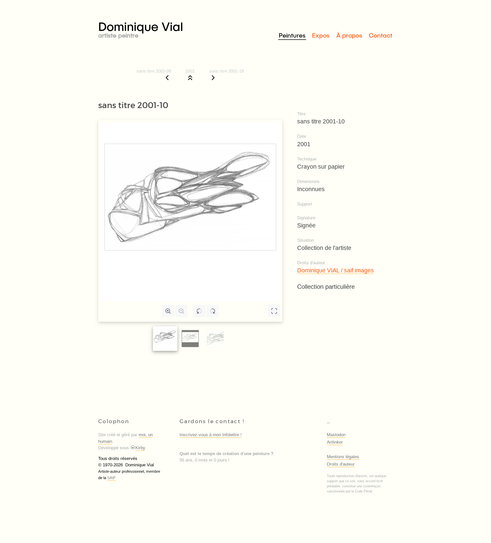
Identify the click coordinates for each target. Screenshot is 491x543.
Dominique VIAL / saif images (335, 270)
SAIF (111, 478)
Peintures (292, 35)
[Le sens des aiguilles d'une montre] (212, 311)
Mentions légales (343, 456)
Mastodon (336, 434)
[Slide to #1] (165, 338)
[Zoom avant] (168, 311)
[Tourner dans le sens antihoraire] (199, 311)
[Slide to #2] (215, 338)
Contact (380, 35)
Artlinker (335, 442)
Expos (321, 35)
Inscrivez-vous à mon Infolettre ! (211, 434)
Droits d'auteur (341, 464)
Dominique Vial (140, 28)
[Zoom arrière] (181, 311)
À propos (349, 35)
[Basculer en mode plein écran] (274, 311)
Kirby (140, 447)
